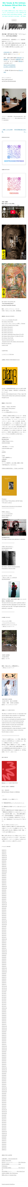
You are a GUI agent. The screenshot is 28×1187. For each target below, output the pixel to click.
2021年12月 (4, 920)
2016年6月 (4, 1015)
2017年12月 (4, 986)
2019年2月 (4, 966)
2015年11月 (4, 1028)
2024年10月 (4, 871)
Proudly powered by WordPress (8, 1184)
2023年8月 (4, 891)
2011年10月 (4, 1113)
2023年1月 (4, 901)
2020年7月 (4, 940)
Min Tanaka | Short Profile (7, 321)
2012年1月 (4, 1107)
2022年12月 (4, 902)
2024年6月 (4, 877)
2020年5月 (4, 942)
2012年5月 (4, 1100)
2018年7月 (4, 977)
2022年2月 (4, 919)
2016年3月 (4, 1020)
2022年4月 (4, 915)
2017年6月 (4, 997)
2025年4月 (4, 864)
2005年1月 (4, 1149)
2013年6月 (4, 1078)
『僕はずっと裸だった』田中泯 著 (9, 577)
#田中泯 (20, 61)
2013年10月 (4, 1071)
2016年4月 (4, 1019)
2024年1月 (4, 884)
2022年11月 (4, 904)
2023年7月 (4, 893)
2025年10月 (4, 859)
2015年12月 (4, 1026)
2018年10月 (4, 971)
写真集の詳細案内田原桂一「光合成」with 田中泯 (12, 468)
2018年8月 (4, 975)
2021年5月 (4, 931)
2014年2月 (4, 1064)
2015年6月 (4, 1037)
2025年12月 (4, 855)
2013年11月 (4, 1069)
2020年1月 (4, 948)
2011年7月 (4, 1118)
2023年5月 (4, 897)
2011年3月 (4, 1126)
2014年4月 (4, 1060)
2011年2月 (4, 1127)
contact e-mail (5, 345)
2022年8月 (4, 910)
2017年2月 (4, 1004)
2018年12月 (4, 968)
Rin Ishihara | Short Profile (7, 338)
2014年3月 (4, 1062)
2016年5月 (4, 1017)
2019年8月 (4, 957)
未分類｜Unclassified (6, 1160)
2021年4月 (4, 933)
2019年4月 (4, 962)
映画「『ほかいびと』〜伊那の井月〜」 (10, 665)
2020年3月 (4, 944)
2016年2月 (4, 1022)
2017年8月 (4, 993)
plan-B (3, 388)
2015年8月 (4, 1033)
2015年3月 (4, 1042)
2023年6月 (4, 895)
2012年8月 (4, 1095)
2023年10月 (4, 888)
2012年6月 (4, 1098)
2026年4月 (4, 852)
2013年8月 (4, 1075)
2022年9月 (4, 908)
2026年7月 (4, 850)
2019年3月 (4, 964)
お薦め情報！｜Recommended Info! (15, 116)
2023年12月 (4, 886)
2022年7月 (4, 911)
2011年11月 (4, 1111)
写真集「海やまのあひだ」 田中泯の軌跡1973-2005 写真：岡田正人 (7, 548)
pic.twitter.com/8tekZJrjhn (10, 66)
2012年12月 (4, 1088)
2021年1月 (4, 937)
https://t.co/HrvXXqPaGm (9, 65)
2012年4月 (4, 1102)
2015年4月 (4, 1040)
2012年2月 (4, 1106)
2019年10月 (4, 953)
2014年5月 (4, 1058)
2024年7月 (4, 875)
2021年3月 (4, 935)
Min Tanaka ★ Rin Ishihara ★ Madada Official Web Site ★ (14, 5)
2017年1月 (4, 1006)
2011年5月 (4, 1122)
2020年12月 (4, 939)
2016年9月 (4, 1009)
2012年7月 (4, 1097)
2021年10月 (4, 924)
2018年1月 (4, 984)
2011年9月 (4, 1115)
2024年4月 (4, 879)
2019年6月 (4, 959)
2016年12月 (4, 1008)
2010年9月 (4, 1137)
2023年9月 (4, 890)
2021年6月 (4, 930)
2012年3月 (4, 1104)
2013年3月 (4, 1082)
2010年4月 (4, 1146)
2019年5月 (4, 960)
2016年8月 (4, 1011)
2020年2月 (4, 946)
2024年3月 (4, 881)
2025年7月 (4, 862)
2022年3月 (4, 917)
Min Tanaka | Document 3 (7, 330)
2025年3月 (4, 866)
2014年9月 (4, 1051)
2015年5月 (4, 1038)
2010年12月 (4, 1131)
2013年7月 (4, 1077)
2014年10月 (4, 1049)
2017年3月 (4, 1002)
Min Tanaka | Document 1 (7, 327)
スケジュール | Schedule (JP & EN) (9, 319)
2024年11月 (4, 870)
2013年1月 (4, 1086)
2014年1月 (4, 1066)
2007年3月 (4, 1147)
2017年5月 (4, 999)
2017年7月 (4, 995)
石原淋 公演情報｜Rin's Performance (10, 1173)
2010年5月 (4, 1144)
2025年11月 (4, 857)
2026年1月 (4, 853)
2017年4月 (4, 1000)
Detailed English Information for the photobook (12, 506)
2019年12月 (4, 950)
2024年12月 (4, 868)
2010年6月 (4, 1142)
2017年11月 (4, 988)
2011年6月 (4, 1120)
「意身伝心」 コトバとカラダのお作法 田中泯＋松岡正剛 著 (7, 513)
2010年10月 (4, 1135)
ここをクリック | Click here (8, 354)
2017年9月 (4, 991)
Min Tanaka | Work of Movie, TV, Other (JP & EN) (12, 336)
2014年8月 (4, 1053)
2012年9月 (4, 1093)
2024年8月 (4, 873)
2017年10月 (4, 989)
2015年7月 (4, 1035)
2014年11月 (4, 1048)
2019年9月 (4, 955)
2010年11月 (4, 1133)
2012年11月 (4, 1089)
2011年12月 (4, 1109)
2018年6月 (4, 979)
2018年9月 (4, 973)
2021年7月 (4, 928)
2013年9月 (4, 1073)
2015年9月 (4, 1031)
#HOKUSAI (19, 57)
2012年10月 (4, 1091)
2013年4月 (4, 1080)
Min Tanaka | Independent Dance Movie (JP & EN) (13, 334)
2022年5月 (4, 913)
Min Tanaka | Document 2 (7, 329)
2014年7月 (4, 1055)
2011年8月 (4, 1117)
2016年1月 (4, 1024)
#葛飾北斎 (18, 59)
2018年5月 (4, 980)
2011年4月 (4, 1124)
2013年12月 (4, 1068)
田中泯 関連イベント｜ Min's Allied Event (13, 1171)
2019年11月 (4, 951)
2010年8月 (4, 1138)
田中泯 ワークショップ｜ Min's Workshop (13, 1162)
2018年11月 (4, 970)
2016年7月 (4, 1013)
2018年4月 (4, 982)
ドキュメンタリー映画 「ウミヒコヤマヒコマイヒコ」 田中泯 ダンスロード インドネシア (9, 622)
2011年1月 (4, 1129)
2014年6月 (4, 1057)
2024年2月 (4, 882)
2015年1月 (4, 1044)
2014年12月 (4, 1046)
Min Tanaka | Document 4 (7, 332)
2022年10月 (4, 906)
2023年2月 (4, 899)
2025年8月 (4, 861)
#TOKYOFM (6, 52)
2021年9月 (4, 926)
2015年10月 (4, 1029)
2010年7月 (4, 1140)
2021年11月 (4, 922)
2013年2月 (4, 1084)
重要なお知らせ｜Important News (9, 1175)
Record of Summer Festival (8, 339)
